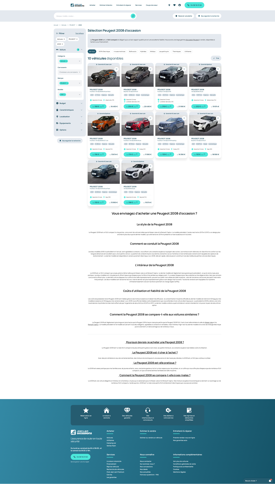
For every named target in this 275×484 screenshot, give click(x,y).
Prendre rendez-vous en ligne (184, 438)
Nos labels (144, 469)
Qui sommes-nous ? (147, 464)
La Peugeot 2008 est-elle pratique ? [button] (155, 362)
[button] (125, 342)
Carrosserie (62, 67)
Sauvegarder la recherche (210, 16)
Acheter (92, 5)
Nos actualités (145, 472)
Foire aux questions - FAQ (149, 475)
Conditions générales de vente (184, 464)
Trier (217, 58)
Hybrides (143, 51)
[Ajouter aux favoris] (116, 69)
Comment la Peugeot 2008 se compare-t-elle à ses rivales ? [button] (154, 375)
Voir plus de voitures (180, 461)
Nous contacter (145, 461)
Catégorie (61, 56)
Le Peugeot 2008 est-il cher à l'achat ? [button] (155, 352)
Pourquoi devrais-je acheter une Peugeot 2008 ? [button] (155, 342)
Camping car (111, 443)
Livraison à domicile (114, 461)
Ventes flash (111, 446)
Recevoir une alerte (185, 16)
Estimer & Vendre (106, 5)
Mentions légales (179, 472)
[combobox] (70, 61)
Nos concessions (146, 467)
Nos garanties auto (180, 440)
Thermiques (177, 51)
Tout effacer (79, 33)
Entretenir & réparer (123, 5)
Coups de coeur (152, 5)
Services (138, 5)
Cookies (176, 469)
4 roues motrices (119, 51)
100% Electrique (104, 51)
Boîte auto (132, 51)
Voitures (110, 438)
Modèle (60, 89)
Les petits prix (164, 51)
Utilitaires (188, 51)
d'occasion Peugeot (192, 40)
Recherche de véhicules (115, 469)
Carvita (109, 475)
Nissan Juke (209, 322)
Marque (60, 78)
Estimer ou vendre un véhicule (151, 438)
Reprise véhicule (113, 467)
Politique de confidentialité (183, 467)
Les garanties (112, 477)
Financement (111, 464)
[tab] (154, 342)
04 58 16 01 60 (196, 5)
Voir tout (92, 51)
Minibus (152, 51)
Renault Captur (93, 324)
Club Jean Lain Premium (115, 472)
